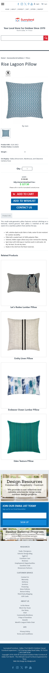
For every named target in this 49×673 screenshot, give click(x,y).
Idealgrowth (31, 661)
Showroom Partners (25, 568)
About (13, 9)
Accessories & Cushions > (16, 58)
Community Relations (25, 615)
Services (25, 584)
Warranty (25, 580)
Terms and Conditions (25, 634)
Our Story (25, 610)
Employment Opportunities (25, 563)
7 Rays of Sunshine (25, 618)
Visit (27, 9)
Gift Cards (25, 596)
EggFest (40, 9)
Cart (45, 4)
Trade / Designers (25, 551)
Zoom (26, 126)
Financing (24, 587)
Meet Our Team (25, 608)
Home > (3, 58)
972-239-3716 (25, 653)
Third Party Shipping (25, 594)
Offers (33, 9)
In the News (25, 606)
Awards (25, 620)
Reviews (25, 561)
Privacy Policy (25, 631)
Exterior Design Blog (25, 554)
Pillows (28, 58)
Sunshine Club (25, 566)
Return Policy (25, 592)
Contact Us (25, 577)
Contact (21, 9)
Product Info (6, 216)
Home (7, 9)
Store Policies (25, 589)
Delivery (25, 582)
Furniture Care (25, 558)
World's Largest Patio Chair (25, 622)
